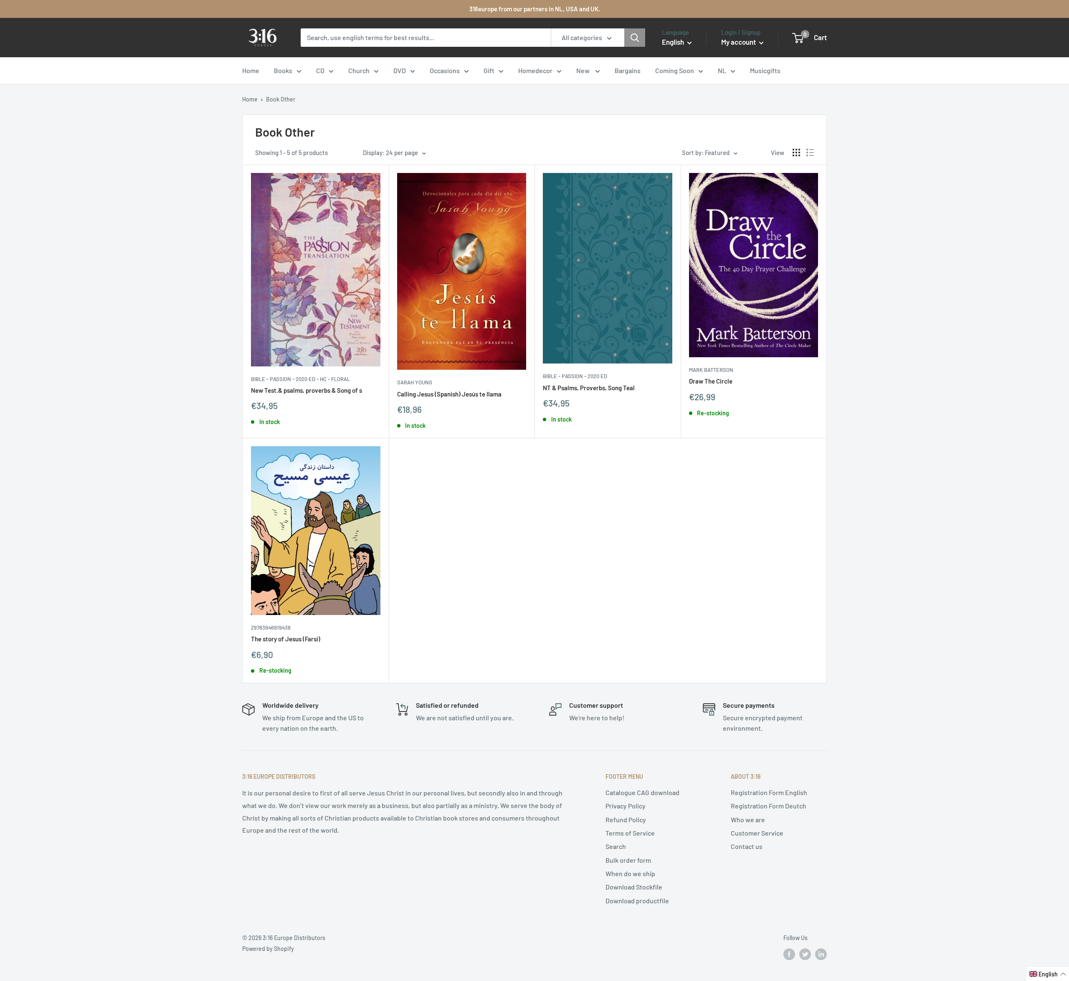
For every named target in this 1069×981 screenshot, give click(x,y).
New (583, 70)
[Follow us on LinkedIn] (821, 954)
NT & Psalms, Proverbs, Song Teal (589, 387)
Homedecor (535, 70)
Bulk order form (628, 860)
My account (739, 42)
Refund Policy (625, 819)
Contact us (746, 846)
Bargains (628, 70)
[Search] (634, 37)
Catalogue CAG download (642, 792)
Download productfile (637, 901)
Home (250, 70)
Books (283, 70)
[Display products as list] (810, 152)
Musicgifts (765, 70)
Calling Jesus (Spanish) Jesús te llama (449, 394)
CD (320, 70)
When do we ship (630, 873)
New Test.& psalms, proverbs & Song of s (306, 390)
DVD (399, 70)
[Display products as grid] (796, 152)
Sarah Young (414, 382)
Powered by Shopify (268, 948)
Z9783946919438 (271, 627)
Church (359, 70)
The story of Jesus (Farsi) (285, 639)
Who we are (748, 819)
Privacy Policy (625, 806)
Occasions (445, 70)
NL (722, 70)
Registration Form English (769, 792)
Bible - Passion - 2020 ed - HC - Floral (300, 379)
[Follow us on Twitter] (805, 954)
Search (615, 846)
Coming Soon (674, 70)
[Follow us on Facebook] (789, 954)
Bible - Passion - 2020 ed (575, 376)
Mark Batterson (711, 369)
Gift (489, 70)
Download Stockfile (633, 887)
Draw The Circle (710, 381)
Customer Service (757, 833)
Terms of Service (630, 833)
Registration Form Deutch (768, 806)
